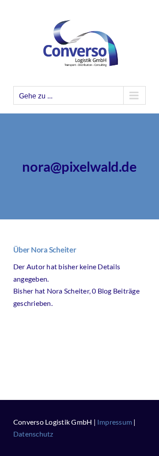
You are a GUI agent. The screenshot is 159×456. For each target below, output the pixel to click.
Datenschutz (33, 434)
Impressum (114, 422)
